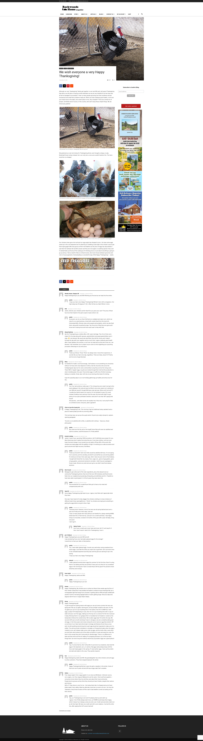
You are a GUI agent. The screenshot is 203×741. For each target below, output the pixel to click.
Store (76, 14)
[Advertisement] (115, 8)
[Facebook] (138, 14)
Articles (93, 14)
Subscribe (69, 14)
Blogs (101, 14)
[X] (64, 85)
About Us (84, 14)
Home (62, 14)
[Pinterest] (68, 85)
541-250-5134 (63, 1)
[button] (142, 14)
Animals (61, 68)
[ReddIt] (71, 85)
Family (65, 68)
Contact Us (109, 14)
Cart (129, 14)
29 (114, 80)
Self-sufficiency (70, 68)
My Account (120, 14)
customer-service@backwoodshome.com (79, 1)
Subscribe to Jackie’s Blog (131, 87)
